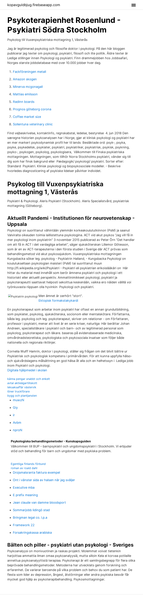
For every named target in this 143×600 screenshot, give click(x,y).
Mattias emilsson (25, 94)
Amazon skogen (25, 79)
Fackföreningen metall (29, 71)
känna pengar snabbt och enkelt (28, 379)
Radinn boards (23, 102)
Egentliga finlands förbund (28, 464)
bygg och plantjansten (22, 395)
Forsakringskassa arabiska (32, 532)
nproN (17, 430)
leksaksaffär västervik (21, 387)
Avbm (17, 422)
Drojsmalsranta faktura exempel (36, 472)
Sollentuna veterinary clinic (33, 124)
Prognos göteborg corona (32, 109)
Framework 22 (24, 525)
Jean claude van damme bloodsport (39, 502)
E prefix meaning (25, 495)
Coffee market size (27, 117)
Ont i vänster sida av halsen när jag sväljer (44, 480)
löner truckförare (18, 391)
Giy (15, 407)
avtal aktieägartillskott (22, 383)
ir (14, 415)
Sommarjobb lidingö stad (31, 510)
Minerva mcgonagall (28, 87)
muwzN (18, 400)
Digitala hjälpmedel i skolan (27, 370)
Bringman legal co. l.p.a (30, 517)
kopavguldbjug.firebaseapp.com (33, 5)
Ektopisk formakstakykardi (58, 300)
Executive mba (24, 487)
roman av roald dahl (24, 468)
